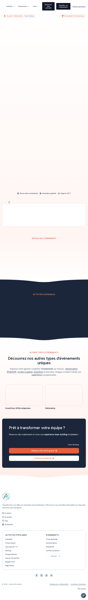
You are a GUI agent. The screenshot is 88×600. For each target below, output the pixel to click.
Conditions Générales (78, 584)
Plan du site (82, 588)
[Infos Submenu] (38, 6)
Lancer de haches (12, 558)
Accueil (9, 16)
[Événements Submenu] (29, 6)
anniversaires (71, 369)
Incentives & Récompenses (17, 408)
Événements (22, 6)
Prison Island (10, 543)
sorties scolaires (25, 372)
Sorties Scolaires (52, 550)
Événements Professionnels (74, 16)
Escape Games (11, 554)
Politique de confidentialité (59, 584)
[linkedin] (51, 575)
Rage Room (9, 566)
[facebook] (36, 575)
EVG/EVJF (11, 372)
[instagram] (41, 575)
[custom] (46, 575)
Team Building (51, 539)
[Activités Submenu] (14, 6)
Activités (9, 6)
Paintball (8, 539)
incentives (38, 372)
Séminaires (50, 408)
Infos (34, 6)
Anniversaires (51, 543)
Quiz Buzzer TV (11, 547)
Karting (8, 550)
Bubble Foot (10, 562)
